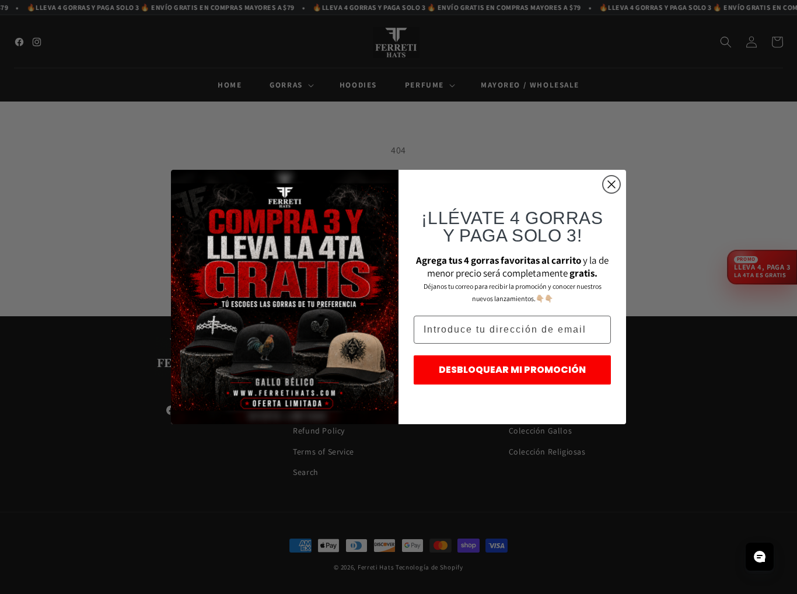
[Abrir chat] (760, 557)
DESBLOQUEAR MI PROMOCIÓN (512, 369)
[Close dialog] (611, 184)
